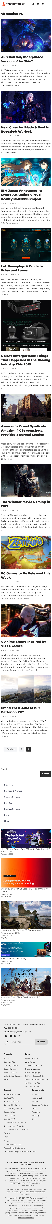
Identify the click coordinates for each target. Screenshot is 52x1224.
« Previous (10, 749)
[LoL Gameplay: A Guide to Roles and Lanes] (26, 245)
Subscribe (42, 1042)
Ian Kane (5, 65)
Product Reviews (26, 808)
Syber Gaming (10, 1069)
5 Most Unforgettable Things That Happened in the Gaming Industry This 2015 (25, 360)
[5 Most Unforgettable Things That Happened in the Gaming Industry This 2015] (26, 325)
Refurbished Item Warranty (16, 1129)
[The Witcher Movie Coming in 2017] (26, 480)
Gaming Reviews (26, 796)
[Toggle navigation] (48, 4)
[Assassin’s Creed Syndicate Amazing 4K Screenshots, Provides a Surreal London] (26, 408)
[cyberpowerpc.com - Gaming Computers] (14, 4)
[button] (32, 4)
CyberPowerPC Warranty (15, 1122)
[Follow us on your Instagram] (19, 1036)
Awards (35, 1101)
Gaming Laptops (11, 1065)
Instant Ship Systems (13, 1076)
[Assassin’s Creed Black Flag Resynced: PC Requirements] (26, 982)
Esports (7, 1058)
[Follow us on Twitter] (15, 1036)
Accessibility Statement (14, 1148)
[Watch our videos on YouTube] (11, 1036)
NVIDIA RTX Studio (33, 1065)
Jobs (34, 1108)
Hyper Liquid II (31, 1058)
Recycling (36, 1112)
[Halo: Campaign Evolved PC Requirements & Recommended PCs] (26, 915)
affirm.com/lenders (21, 1210)
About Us (36, 1094)
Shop (6, 821)
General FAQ (9, 1119)
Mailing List (37, 1098)
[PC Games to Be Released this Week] (26, 552)
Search (4, 769)
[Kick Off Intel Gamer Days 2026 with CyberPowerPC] (26, 838)
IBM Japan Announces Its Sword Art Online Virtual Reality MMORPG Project (22, 195)
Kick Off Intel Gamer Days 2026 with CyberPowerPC (25, 849)
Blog (34, 1119)
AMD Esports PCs (33, 1086)
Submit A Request (12, 1101)
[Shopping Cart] (38, 4)
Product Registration (13, 1108)
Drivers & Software (12, 1105)
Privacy (7, 1141)
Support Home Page (13, 1094)
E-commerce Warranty (14, 1126)
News (26, 815)
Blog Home (9, 785)
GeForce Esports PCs (34, 1076)
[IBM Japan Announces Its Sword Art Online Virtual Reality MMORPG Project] (26, 172)
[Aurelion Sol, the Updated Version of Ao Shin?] (26, 36)
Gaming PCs (9, 1062)
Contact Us (9, 1098)
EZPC (6, 1080)
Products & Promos (26, 790)
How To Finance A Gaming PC (15, 958)
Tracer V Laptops (32, 1069)
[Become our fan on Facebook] (6, 1036)
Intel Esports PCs (32, 1083)
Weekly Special (10, 1072)
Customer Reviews (40, 1105)
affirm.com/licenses (26, 1218)
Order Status (9, 1112)
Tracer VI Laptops (32, 1072)
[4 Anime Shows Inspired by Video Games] (26, 620)
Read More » (12, 85)
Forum (7, 1133)
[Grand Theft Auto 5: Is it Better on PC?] (26, 689)
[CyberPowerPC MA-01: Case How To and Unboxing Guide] (26, 872)
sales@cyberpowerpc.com (20, 1032)
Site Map (35, 1116)
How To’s (26, 802)
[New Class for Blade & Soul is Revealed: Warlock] (26, 107)
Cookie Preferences (12, 1144)
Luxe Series (30, 1062)
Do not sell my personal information (20, 1152)
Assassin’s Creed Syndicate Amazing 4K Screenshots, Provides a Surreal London (23, 430)
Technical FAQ (10, 1116)
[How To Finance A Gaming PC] (26, 949)
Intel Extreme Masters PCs (36, 1080)
